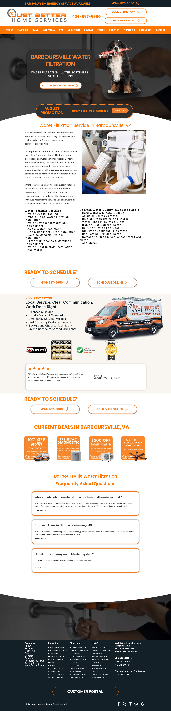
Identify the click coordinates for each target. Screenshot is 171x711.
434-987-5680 (86, 16)
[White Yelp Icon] (124, 704)
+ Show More (40, 510)
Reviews (29, 648)
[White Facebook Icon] (118, 704)
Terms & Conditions (35, 665)
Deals (28, 653)
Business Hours (123, 658)
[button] (74, 30)
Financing (30, 651)
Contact (29, 655)
